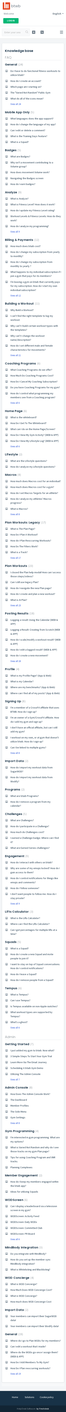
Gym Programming (21, 1131)
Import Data (16, 761)
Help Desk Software (26, 1408)
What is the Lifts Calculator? (25, 918)
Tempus (13, 988)
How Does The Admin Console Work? (30, 1094)
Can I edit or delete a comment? (27, 130)
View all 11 (15, 355)
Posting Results (19, 613)
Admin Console (18, 1087)
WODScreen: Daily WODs (23, 1222)
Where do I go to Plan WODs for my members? (35, 1340)
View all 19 (15, 1373)
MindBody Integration (23, 1247)
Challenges (15, 814)
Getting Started (19, 1044)
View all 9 (15, 231)
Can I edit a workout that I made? (28, 1346)
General (13, 64)
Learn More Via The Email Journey (28, 1062)
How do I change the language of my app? (33, 124)
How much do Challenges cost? (27, 832)
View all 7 (15, 1079)
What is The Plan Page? (22, 528)
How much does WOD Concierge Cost (30, 1301)
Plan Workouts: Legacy (25, 522)
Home (15, 1397)
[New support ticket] (33, 32)
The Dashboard (18, 1099)
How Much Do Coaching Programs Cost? (32, 375)
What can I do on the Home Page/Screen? (32, 429)
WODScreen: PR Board (22, 1233)
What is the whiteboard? (23, 417)
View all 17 (15, 557)
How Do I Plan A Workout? (24, 534)
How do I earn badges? (22, 184)
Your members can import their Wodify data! (34, 1326)
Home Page (15, 411)
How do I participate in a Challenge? (29, 826)
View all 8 (15, 514)
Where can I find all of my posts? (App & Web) (35, 693)
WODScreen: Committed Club (26, 1228)
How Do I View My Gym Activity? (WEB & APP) (34, 435)
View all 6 (15, 402)
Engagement (16, 856)
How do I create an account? (25, 81)
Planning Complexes (21, 1167)
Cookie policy (47, 1397)
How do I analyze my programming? (29, 226)
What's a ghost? (19, 1022)
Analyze (13, 192)
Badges (12, 150)
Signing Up (15, 701)
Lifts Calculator (18, 912)
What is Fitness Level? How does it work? (32, 204)
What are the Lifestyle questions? (28, 460)
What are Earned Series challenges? (30, 847)
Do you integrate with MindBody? (28, 1253)
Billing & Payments (21, 240)
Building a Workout (22, 303)
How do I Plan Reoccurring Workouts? (30, 540)
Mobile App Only (19, 112)
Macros (12, 475)
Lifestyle (13, 454)
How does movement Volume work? (30, 172)
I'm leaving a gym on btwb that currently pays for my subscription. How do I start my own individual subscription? (35, 286)
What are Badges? (20, 156)
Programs (14, 789)
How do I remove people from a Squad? (32, 980)
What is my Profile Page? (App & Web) (30, 675)
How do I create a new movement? (29, 655)
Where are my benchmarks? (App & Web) (32, 687)
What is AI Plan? (18, 600)
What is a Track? (19, 552)
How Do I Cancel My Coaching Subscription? (34, 381)
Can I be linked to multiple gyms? (28, 747)
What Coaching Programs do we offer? (31, 369)
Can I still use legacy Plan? (24, 582)
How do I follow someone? (24, 888)
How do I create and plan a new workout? (32, 594)
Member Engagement (23, 1175)
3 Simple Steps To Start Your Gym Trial (31, 1056)
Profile (11, 669)
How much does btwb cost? (25, 246)
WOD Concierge (19, 1278)
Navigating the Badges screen (26, 178)
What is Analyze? (19, 198)
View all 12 (15, 295)
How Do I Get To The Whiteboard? (28, 423)
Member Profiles (19, 1105)
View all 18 (15, 661)
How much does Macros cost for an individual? (35, 481)
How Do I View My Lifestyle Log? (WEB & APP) (34, 441)
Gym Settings (17, 1117)
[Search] (27, 32)
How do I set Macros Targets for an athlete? (34, 493)
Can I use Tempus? (20, 1000)
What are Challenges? (22, 820)
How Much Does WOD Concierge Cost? (31, 1289)
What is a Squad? (19, 142)
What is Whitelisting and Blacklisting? (30, 1269)
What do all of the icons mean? (27, 98)
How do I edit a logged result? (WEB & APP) (33, 649)
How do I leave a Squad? (23, 974)
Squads (12, 942)
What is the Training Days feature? (28, 136)
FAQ (8, 57)
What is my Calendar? (22, 681)
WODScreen (16, 1200)
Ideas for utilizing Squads (24, 1191)
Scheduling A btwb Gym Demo (26, 1068)
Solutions (29, 1397)
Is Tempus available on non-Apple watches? (34, 1006)
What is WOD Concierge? (23, 1284)
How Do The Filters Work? (24, 546)
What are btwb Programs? (24, 796)
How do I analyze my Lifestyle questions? (32, 466)
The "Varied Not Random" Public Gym (30, 92)
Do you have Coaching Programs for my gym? (35, 387)
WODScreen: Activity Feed (24, 1216)
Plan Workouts (18, 566)
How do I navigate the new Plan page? (31, 588)
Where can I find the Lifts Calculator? (30, 924)
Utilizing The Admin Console (25, 1074)
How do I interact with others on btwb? (31, 862)
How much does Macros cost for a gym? (32, 487)
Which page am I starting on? (26, 86)
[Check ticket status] (42, 32)
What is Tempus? (19, 994)
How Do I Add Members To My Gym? (29, 1362)
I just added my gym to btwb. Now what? (32, 1050)
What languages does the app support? (32, 118)
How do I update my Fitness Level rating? (32, 210)
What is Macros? (19, 508)
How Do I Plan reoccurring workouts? (30, 1368)
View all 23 (15, 605)
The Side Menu (18, 1111)
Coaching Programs (22, 363)
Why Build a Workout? (22, 310)
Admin (10, 1037)
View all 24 (15, 104)
